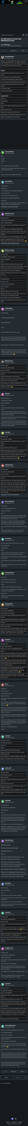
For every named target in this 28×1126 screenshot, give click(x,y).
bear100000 (8, 181)
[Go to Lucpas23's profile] (2, 913)
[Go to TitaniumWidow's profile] (2, 152)
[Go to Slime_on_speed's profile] (2, 250)
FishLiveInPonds (9, 501)
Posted (9, 58)
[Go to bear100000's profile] (2, 182)
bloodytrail (8, 538)
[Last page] (26, 51)
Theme (8, 1122)
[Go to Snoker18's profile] (2, 640)
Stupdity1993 (9, 604)
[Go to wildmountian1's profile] (2, 465)
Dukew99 (7, 800)
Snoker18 (7, 639)
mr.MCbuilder (9, 308)
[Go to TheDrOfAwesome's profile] (2, 1026)
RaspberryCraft (9, 213)
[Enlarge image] (25, 240)
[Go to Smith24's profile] (2, 394)
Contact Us (14, 1122)
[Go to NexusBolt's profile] (2, 884)
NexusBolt (8, 883)
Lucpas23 (7, 912)
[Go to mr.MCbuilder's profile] (2, 309)
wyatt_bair (8, 768)
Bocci (6, 684)
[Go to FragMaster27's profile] (2, 948)
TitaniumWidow (9, 151)
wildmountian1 (9, 465)
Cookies (20, 1122)
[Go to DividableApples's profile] (2, 57)
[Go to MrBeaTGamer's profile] (2, 361)
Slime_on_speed (9, 250)
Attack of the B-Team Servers (14, 45)
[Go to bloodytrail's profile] (2, 539)
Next (23, 50)
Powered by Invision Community (14, 1123)
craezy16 (7, 736)
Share (7, 1077)
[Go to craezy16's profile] (2, 736)
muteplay (7, 432)
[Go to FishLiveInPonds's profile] (2, 502)
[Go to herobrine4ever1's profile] (2, 573)
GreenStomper (9, 840)
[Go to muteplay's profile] (2, 433)
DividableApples (6, 44)
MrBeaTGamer (9, 361)
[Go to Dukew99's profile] (2, 801)
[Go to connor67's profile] (2, 984)
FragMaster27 (9, 948)
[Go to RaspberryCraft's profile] (2, 214)
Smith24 (7, 393)
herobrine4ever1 (9, 572)
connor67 (7, 983)
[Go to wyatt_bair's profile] (2, 768)
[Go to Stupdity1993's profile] (2, 604)
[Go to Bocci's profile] (2, 684)
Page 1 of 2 (13, 50)
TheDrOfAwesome (10, 1025)
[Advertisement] (14, 19)
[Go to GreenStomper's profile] (2, 841)
